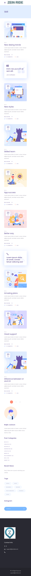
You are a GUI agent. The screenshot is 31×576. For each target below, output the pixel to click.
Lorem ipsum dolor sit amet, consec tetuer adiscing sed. (14, 259)
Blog (5, 442)
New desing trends (12, 45)
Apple (7, 483)
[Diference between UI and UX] (15, 362)
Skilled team (9, 151)
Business (8, 487)
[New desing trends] (15, 30)
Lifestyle (6, 451)
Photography (8, 455)
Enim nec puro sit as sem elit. (14, 70)
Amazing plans (11, 293)
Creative (6, 444)
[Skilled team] (15, 135)
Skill (5, 42)
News (5, 453)
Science (21, 490)
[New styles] (15, 92)
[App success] (15, 178)
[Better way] (15, 219)
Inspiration (7, 448)
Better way (9, 233)
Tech (7, 494)
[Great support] (15, 320)
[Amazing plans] (15, 279)
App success (10, 192)
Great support (10, 334)
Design (6, 446)
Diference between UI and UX (14, 380)
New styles (9, 106)
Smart (6, 460)
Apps (15, 483)
